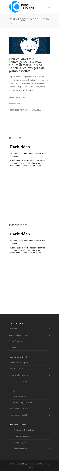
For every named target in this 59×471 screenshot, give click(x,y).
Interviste (14, 110)
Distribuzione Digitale (18, 396)
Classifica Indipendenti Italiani (21, 430)
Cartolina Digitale (16, 368)
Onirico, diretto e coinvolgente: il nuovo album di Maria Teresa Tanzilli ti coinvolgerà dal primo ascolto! (27, 65)
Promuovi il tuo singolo (18, 362)
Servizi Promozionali (17, 341)
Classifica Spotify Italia (18, 442)
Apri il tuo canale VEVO (18, 381)
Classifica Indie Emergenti (19, 436)
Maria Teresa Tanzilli (30, 110)
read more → (28, 90)
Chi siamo (13, 328)
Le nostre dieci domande (19, 335)
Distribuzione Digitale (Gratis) (21, 402)
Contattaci (13, 347)
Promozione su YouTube (19, 409)
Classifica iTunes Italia (18, 448)
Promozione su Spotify (18, 415)
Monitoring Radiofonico (18, 375)
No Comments (16, 103)
